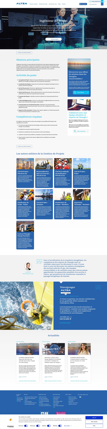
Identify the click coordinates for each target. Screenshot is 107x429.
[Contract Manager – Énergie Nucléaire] (25, 235)
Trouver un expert (18, 395)
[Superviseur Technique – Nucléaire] (82, 204)
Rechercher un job (64, 10)
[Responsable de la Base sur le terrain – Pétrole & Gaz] (44, 173)
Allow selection (94, 421)
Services (25, 394)
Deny (94, 425)
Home (59, 10)
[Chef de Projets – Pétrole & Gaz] (25, 173)
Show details (67, 425)
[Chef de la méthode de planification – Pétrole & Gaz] (63, 173)
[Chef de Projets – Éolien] (82, 173)
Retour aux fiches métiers (24, 52)
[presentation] (57, 298)
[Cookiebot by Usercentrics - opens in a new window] (10, 427)
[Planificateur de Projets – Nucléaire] (63, 204)
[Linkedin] (102, 1)
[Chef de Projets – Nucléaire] (44, 204)
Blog (66, 394)
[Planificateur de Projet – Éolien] (25, 204)
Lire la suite (65, 319)
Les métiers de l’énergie (73, 10)
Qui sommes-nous (56, 394)
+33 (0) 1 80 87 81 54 (95, 1)
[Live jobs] (81, 92)
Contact (69, 394)
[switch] (38, 426)
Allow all (94, 417)
